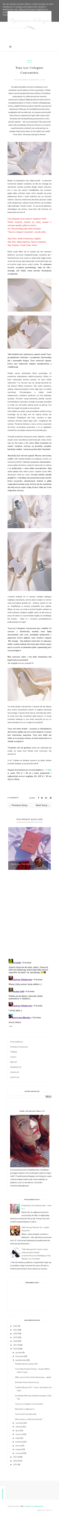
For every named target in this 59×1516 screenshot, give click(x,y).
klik (49, 770)
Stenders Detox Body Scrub (27, 1382)
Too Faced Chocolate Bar (25, 1414)
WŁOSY (13, 1062)
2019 (15, 1337)
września (19, 1423)
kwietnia (19, 1442)
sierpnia (19, 1426)
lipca (18, 1430)
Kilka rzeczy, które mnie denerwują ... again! (33, 1377)
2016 (15, 1348)
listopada (20, 1356)
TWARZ (13, 1052)
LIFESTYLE (15, 1077)
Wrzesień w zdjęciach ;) (25, 1409)
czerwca (19, 1434)
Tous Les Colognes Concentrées (29, 1404)
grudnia (19, 1352)
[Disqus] (29, 920)
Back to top (43, 1510)
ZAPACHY (14, 1072)
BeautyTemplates (34, 1506)
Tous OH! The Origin (22, 864)
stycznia (19, 1453)
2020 (15, 1333)
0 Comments (13, 797)
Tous (29, 61)
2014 (15, 1461)
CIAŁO (13, 1057)
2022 (15, 1326)
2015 (15, 1457)
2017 (15, 1345)
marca (18, 1445)
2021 (15, 1330)
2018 (15, 1341)
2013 (15, 1464)
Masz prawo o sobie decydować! (29, 1419)
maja (18, 1438)
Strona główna (16, 1041)
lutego (19, 1449)
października (21, 1360)
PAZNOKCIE (15, 1067)
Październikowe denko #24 (26, 1364)
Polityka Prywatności (19, 1047)
